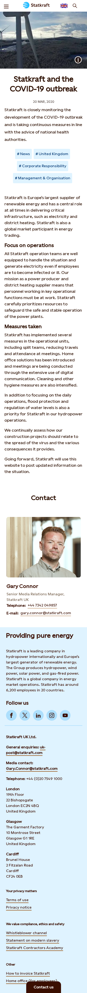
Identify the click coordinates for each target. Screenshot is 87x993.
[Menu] (6, 6)
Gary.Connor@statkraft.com (32, 768)
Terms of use (17, 900)
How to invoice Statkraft (28, 973)
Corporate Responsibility (44, 166)
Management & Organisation (44, 178)
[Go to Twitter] (24, 715)
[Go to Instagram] (51, 715)
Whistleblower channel (26, 933)
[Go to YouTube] (65, 715)
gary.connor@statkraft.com (45, 613)
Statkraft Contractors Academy (34, 948)
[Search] (75, 6)
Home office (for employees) (31, 981)
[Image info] (78, 59)
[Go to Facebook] (11, 715)
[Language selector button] (64, 6)
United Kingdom (53, 154)
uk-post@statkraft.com (25, 750)
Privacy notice (19, 907)
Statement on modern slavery (32, 940)
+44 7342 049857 (42, 605)
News (25, 154)
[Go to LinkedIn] (38, 715)
